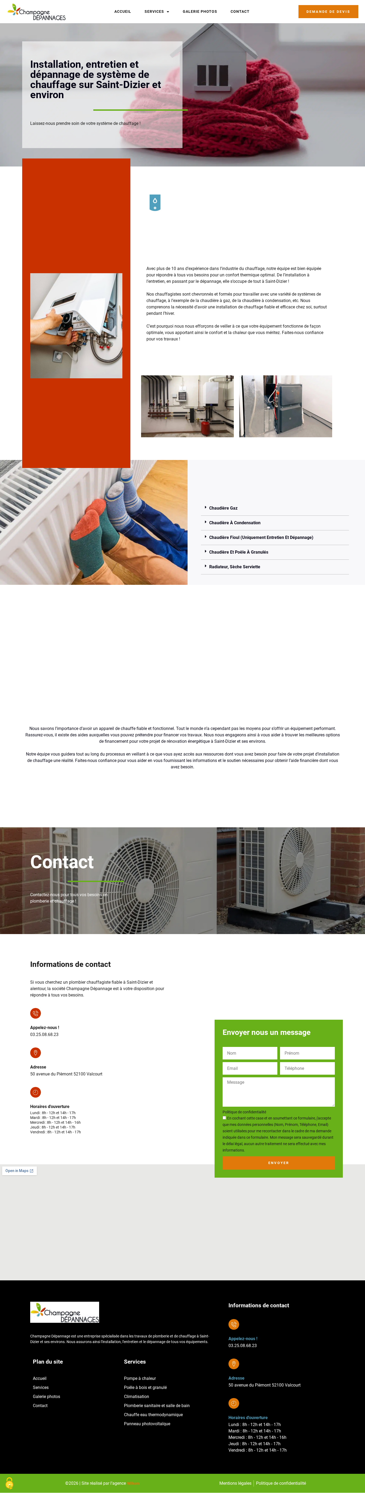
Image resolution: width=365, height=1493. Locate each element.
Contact (240, 11)
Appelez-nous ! (44, 1027)
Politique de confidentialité (244, 1112)
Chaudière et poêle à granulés (238, 552)
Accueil (122, 11)
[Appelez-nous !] (35, 1013)
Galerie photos (200, 11)
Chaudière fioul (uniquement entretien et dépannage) (261, 537)
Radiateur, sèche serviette (234, 566)
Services (154, 11)
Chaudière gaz (223, 508)
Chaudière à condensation (235, 522)
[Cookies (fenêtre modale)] (9, 1484)
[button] (275, 508)
